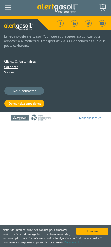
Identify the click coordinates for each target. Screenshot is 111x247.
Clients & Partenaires (20, 61)
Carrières (11, 67)
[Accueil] (57, 8)
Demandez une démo (24, 103)
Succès (9, 72)
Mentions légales (90, 118)
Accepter (92, 231)
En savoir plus (73, 242)
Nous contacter (24, 91)
